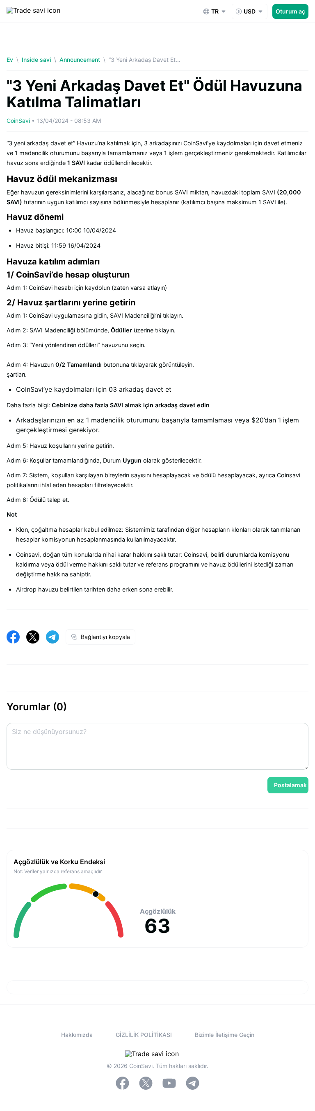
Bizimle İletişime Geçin (224, 1034)
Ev (10, 59)
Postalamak (290, 784)
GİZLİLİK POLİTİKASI (144, 1034)
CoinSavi (18, 120)
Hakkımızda (77, 1034)
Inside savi (36, 59)
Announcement (79, 59)
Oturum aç (290, 11)
